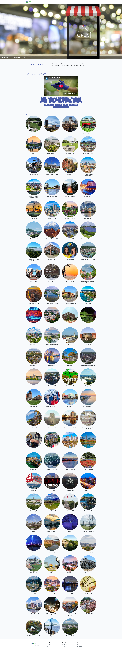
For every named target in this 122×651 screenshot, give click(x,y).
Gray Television (65, 644)
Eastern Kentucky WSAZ (75, 97)
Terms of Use (80, 646)
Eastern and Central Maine (64, 97)
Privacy (78, 644)
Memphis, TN (58, 99)
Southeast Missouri (77, 102)
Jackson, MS (44, 99)
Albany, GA (44, 97)
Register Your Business (91, 1)
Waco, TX (65, 104)
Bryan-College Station (52, 97)
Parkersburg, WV (52, 102)
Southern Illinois (58, 104)
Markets (63, 646)
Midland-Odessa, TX (67, 99)
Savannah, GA (60, 102)
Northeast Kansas (76, 99)
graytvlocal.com (50, 644)
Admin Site (49, 646)
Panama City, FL (44, 102)
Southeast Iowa (69, 102)
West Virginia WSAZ (73, 104)
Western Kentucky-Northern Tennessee (61, 106)
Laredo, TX (51, 99)
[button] (9, 31)
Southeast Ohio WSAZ (49, 104)
